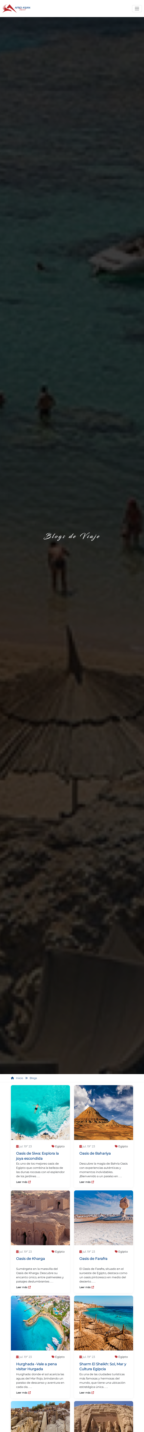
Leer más (21, 1182)
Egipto (59, 1146)
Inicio (19, 1078)
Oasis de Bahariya (95, 1153)
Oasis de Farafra (93, 1258)
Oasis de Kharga (30, 1258)
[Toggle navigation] (137, 8)
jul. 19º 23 (25, 1146)
